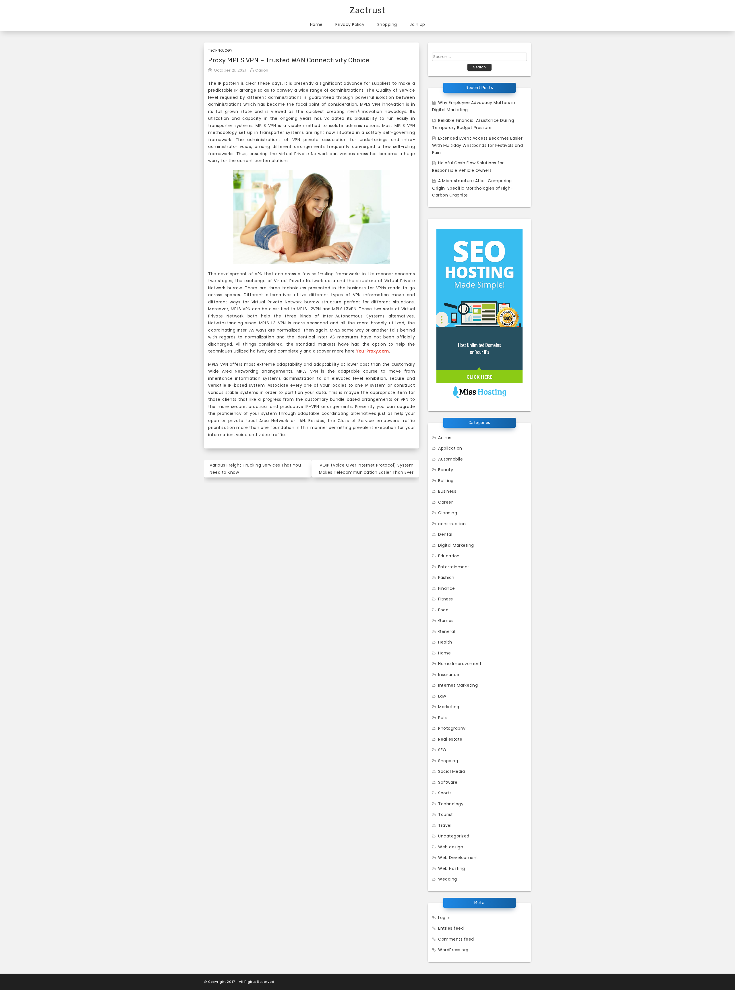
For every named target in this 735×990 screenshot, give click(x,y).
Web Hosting (451, 868)
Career (445, 502)
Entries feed (451, 928)
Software (447, 782)
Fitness (445, 599)
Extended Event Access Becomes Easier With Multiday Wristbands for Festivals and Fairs (477, 145)
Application (450, 448)
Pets (442, 718)
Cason (261, 70)
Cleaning (447, 513)
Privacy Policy (349, 24)
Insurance (448, 674)
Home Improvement (459, 664)
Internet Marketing (458, 685)
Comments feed (456, 939)
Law (442, 696)
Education (449, 556)
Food (443, 610)
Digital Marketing (456, 545)
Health (445, 642)
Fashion (446, 577)
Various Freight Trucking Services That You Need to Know (255, 468)
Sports (445, 793)
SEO (442, 750)
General (446, 631)
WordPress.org (453, 950)
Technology (220, 50)
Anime (445, 437)
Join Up (417, 24)
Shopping (387, 24)
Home (316, 24)
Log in (444, 917)
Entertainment (453, 567)
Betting (446, 481)
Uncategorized (453, 836)
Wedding (447, 879)
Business (447, 491)
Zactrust (367, 10)
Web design (450, 847)
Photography (452, 728)
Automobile (450, 459)
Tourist (445, 814)
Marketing (448, 707)
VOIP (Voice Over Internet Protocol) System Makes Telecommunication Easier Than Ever (366, 468)
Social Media (451, 771)
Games (446, 620)
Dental (445, 534)
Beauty (445, 470)
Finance (446, 588)
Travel (444, 825)
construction (452, 524)
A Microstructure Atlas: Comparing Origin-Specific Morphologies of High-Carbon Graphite (472, 188)
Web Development (458, 857)
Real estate (450, 739)
